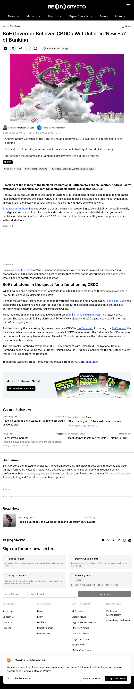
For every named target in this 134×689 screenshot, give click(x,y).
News (6, 26)
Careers (7, 627)
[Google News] (129, 540)
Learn (40, 616)
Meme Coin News (81, 650)
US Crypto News (80, 633)
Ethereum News (80, 627)
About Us (7, 622)
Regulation (15, 26)
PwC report (119, 328)
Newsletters (43, 633)
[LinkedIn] (28, 48)
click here (92, 361)
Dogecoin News (80, 639)
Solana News (79, 644)
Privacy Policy (11, 477)
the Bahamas (85, 328)
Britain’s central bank (15, 208)
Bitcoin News (79, 616)
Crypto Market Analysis (84, 622)
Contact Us (9, 616)
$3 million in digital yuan (86, 314)
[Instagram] (35, 48)
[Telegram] (20, 48)
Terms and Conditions (118, 473)
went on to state (20, 270)
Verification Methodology (113, 613)
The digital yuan (116, 301)
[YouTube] (5, 48)
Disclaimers (33, 477)
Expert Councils (45, 627)
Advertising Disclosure (118, 620)
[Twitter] (13, 48)
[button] (34, 562)
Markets (41, 622)
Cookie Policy (42, 671)
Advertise (8, 611)
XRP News (77, 611)
